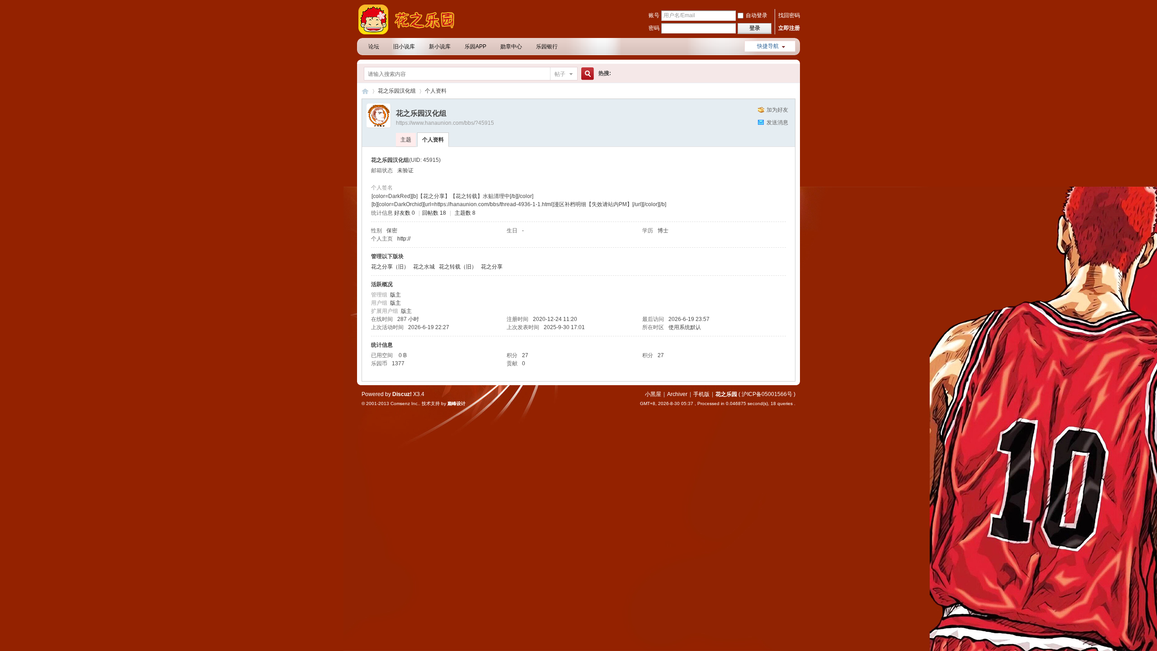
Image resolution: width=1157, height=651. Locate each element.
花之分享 (492, 267)
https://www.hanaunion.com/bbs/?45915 (445, 123)
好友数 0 (404, 213)
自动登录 (756, 15)
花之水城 (424, 267)
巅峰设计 (456, 403)
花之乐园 (365, 91)
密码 (654, 28)
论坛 (373, 46)
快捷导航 (768, 46)
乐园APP (475, 46)
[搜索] (586, 74)
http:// (403, 239)
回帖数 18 (434, 213)
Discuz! (402, 394)
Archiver (677, 394)
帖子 (560, 74)
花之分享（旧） (390, 267)
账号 (654, 15)
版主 (395, 295)
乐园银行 (547, 46)
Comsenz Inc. (404, 403)
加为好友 (777, 110)
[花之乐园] (411, 32)
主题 (405, 140)
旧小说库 (404, 46)
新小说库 (440, 46)
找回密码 (789, 15)
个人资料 (433, 140)
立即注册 (789, 28)
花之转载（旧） (458, 267)
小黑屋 (653, 394)
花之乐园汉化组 (397, 91)
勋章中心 (511, 46)
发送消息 (777, 122)
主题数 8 (465, 213)
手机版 (701, 394)
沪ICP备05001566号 (767, 394)
